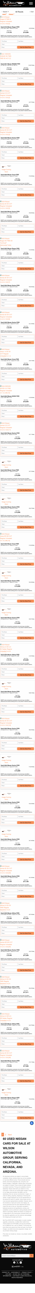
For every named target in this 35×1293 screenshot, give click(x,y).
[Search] (32, 1255)
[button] (32, 1123)
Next (10, 1134)
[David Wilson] (14, 3)
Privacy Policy (27, 1272)
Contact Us (6, 1272)
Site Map (9, 1274)
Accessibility (15, 1272)
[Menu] (31, 3)
